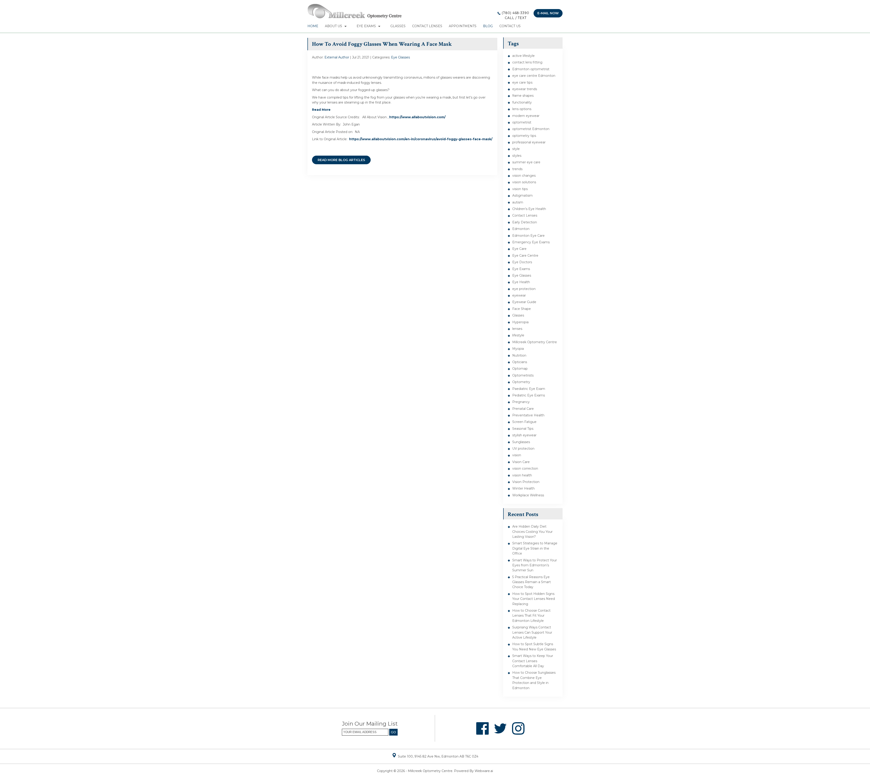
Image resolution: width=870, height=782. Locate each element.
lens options (521, 109)
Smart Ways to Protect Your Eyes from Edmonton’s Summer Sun (534, 565)
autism (517, 202)
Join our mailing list (370, 724)
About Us (333, 26)
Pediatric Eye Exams (528, 395)
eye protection (524, 289)
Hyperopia (520, 322)
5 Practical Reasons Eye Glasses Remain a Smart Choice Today (531, 582)
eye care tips (522, 82)
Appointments (462, 26)
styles (516, 156)
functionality (522, 102)
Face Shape (521, 309)
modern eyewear (525, 116)
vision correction (525, 468)
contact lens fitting (527, 62)
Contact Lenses (427, 26)
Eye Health (521, 282)
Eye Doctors (522, 262)
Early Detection (524, 222)
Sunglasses (521, 442)
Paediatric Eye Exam (528, 389)
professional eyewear (529, 142)
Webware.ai (484, 771)
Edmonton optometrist (530, 69)
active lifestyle (523, 56)
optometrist (521, 122)
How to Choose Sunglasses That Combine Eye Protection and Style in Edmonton (534, 680)
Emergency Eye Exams (531, 242)
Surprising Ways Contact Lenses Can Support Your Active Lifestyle (532, 632)
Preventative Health (528, 415)
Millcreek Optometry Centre (534, 342)
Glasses (398, 26)
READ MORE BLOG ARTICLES (341, 160)
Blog (488, 26)
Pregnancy (521, 402)
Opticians (519, 362)
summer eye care (526, 162)
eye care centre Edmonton (533, 76)
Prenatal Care (523, 409)
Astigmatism (522, 195)
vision (516, 455)
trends (517, 169)
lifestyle (518, 335)
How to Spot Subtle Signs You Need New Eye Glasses (534, 646)
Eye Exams (366, 26)
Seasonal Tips (522, 429)
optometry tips (524, 136)
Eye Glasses (400, 57)
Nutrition (519, 355)
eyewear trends (524, 89)
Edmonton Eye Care (528, 236)
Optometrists (523, 375)
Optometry (521, 382)
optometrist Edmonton (530, 129)
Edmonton (520, 229)
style (516, 149)
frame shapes (523, 96)
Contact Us (510, 26)
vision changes (524, 176)
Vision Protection (525, 482)
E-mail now (548, 13)
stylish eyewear (524, 435)
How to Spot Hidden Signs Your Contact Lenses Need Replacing (533, 599)
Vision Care (521, 462)
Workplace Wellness (528, 495)
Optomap (520, 369)
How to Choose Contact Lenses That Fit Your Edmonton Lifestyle (531, 615)
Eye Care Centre (525, 255)
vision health (522, 475)
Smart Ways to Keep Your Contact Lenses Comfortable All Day (532, 661)
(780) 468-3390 (514, 15)
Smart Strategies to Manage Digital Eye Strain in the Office (534, 548)
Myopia (518, 349)
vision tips (520, 189)
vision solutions (524, 182)
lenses (517, 329)
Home (312, 26)
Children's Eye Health (529, 209)
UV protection (523, 449)
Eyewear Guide (524, 302)
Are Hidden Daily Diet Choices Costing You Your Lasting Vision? (532, 531)
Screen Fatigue (524, 422)
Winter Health (523, 488)
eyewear (519, 295)
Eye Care (519, 249)
